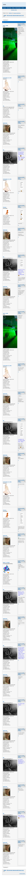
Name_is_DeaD (6, 562)
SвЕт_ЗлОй (5, 25)
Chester (4, 207)
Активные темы (14, 9)
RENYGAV (5, 123)
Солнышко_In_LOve (7, 77)
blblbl (5, 15)
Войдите (10, 13)
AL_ (4, 106)
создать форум (22, 873)
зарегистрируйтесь (17, 13)
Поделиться (20, 23)
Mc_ (4, 150)
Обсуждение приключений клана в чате (15, 15)
